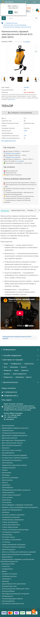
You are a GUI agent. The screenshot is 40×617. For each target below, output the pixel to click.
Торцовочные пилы (9, 586)
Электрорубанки (8, 601)
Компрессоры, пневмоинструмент (15, 458)
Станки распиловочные (11, 525)
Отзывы (31, 210)
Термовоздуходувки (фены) (12, 599)
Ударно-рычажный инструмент (14, 544)
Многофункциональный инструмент (15, 594)
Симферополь (16, 364)
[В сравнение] (35, 51)
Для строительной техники (12, 443)
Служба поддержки (12, 355)
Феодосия (7, 370)
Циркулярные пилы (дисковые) (14, 584)
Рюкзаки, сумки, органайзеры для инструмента (20, 507)
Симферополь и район (12, 153)
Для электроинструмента (11, 445)
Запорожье (19, 377)
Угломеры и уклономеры (11, 539)
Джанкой (25, 370)
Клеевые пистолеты (9, 574)
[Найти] (36, 18)
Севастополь (29, 364)
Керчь (16, 370)
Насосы (5, 482)
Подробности (11, 99)
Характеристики (18, 210)
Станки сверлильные (10, 527)
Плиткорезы (6, 502)
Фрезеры (5, 581)
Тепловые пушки (8, 537)
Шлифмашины (7, 596)
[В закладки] (35, 47)
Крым (6, 364)
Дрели (4, 571)
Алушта (23, 367)
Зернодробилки (8, 453)
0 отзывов (26, 41)
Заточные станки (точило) (11, 450)
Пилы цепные (7, 497)
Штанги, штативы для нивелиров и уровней (19, 552)
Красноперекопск (19, 374)
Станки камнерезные (10, 522)
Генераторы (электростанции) (13, 433)
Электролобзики (8, 591)
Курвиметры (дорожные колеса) (14, 465)
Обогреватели (7, 487)
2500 (25, 130)
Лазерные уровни (9, 468)
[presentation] (1, 79)
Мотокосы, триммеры (10, 478)
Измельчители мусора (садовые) (14, 25)
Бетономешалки (8, 425)
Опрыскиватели (8, 492)
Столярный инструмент (11, 532)
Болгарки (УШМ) (8, 564)
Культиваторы (7, 463)
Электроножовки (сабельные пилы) (15, 589)
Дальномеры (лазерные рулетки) (14, 435)
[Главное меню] (25, 2)
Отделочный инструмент (11, 495)
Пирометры (6, 500)
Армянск (7, 374)
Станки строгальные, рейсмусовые (15, 530)
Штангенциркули (8, 549)
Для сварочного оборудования (13, 440)
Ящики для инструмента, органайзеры (16, 554)
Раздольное (8, 377)
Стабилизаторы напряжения (13, 520)
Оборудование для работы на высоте (16, 490)
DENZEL (27, 87)
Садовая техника (11, 23)
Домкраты (6, 448)
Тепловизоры (7, 535)
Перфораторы (7, 569)
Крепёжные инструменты (12, 460)
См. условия (19, 161)
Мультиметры (7, 480)
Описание (5, 210)
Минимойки (6, 473)
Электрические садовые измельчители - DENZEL (17, 337)
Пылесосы (6, 566)
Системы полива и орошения (13, 515)
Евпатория (14, 367)
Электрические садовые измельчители (17, 27)
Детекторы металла (9, 438)
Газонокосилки (7, 430)
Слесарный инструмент (11, 517)
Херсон (28, 377)
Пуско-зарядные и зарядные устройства (17, 505)
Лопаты (5, 470)
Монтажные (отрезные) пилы (13, 604)
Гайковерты (6, 579)
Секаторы (5, 512)
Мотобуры (6, 475)
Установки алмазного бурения (13, 547)
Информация (9, 350)
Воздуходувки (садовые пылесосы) (15, 428)
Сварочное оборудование (12, 510)
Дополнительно (10, 382)
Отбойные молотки (9, 576)
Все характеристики (9, 140)
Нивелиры (6, 485)
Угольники (6, 542)
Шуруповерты (7, 557)
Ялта (5, 367)
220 (25, 135)
